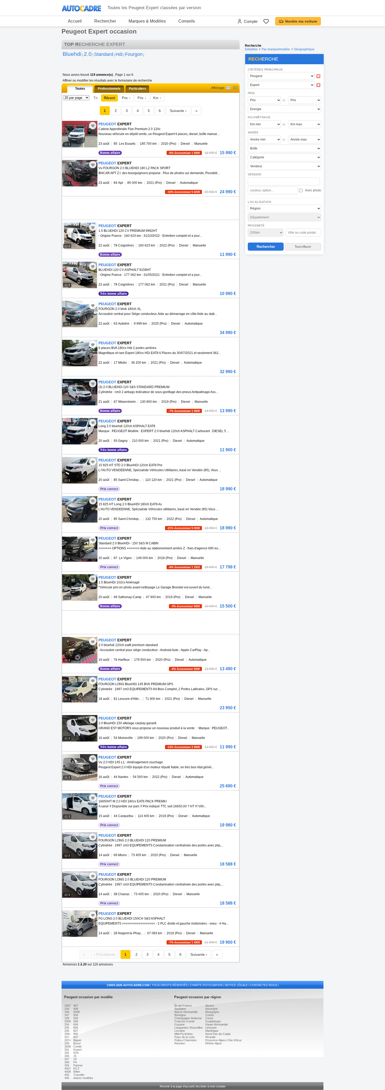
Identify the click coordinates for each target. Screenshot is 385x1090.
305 (66, 1052)
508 (75, 1021)
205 (66, 1027)
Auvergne (211, 1008)
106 (66, 1011)
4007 (67, 1068)
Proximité (256, 225)
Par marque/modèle (276, 49)
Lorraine (179, 1030)
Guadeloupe (213, 1021)
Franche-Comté (184, 1021)
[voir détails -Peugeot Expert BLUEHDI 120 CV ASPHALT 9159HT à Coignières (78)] (79, 275)
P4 (75, 1062)
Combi (77, 1046)
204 (66, 1024)
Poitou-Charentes (185, 1040)
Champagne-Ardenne (188, 1018)
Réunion (179, 1043)
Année (253, 132)
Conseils (186, 21)
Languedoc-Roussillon (188, 1027)
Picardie (210, 1037)
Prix (251, 93)
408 (75, 1008)
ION (76, 1052)
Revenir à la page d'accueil (177, 1086)
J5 (74, 1055)
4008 (67, 1071)
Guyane (179, 1024)
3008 (67, 1046)
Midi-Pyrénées (183, 1033)
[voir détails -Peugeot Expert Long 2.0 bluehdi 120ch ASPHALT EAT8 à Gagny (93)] (79, 431)
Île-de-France (183, 1005)
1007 (67, 1005)
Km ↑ (157, 98)
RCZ (76, 1068)
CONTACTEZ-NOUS (263, 985)
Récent (109, 98)
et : (285, 100)
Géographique (304, 49)
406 (66, 1078)
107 (66, 1015)
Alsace (209, 1005)
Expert (77, 1049)
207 (66, 1037)
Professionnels (109, 88)
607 (75, 1030)
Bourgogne (212, 1011)
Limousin (211, 1027)
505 (75, 1018)
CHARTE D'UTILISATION (206, 985)
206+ (67, 1033)
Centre (209, 1015)
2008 (67, 1021)
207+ (67, 1040)
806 (75, 1033)
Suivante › (178, 111)
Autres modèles (83, 1078)
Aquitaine (180, 1008)
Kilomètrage (259, 117)
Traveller (79, 1074)
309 (66, 1065)
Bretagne (180, 1015)
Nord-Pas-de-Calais (218, 1033)
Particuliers (137, 88)
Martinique (211, 1030)
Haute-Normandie (216, 1024)
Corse (209, 1018)
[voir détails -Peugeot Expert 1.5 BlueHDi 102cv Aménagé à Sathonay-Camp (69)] (79, 587)
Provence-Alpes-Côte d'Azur (223, 1040)
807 (75, 1037)
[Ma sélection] (266, 21)
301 (66, 1049)
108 (66, 1018)
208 (66, 1043)
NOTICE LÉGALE (236, 985)
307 (66, 1059)
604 (75, 1024)
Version (254, 174)
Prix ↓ (142, 98)
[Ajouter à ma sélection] (92, 125)
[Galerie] (235, 87)
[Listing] (228, 87)
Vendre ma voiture (301, 21)
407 (75, 1005)
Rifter (76, 1071)
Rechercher (105, 21)
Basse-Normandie (185, 1011)
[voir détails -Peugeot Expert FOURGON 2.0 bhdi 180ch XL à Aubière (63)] (79, 314)
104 (66, 1008)
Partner (78, 1065)
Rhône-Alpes (213, 1043)
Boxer (77, 1043)
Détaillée (251, 49)
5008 (76, 1011)
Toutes (80, 88)
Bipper (77, 1040)
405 (66, 1074)
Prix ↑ (126, 98)
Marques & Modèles (147, 21)
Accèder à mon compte (211, 1086)
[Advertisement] (284, 290)
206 (66, 1030)
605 (75, 1027)
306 (66, 1055)
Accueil (75, 21)
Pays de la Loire (184, 1037)
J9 (74, 1059)
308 (66, 1062)
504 (75, 1015)
